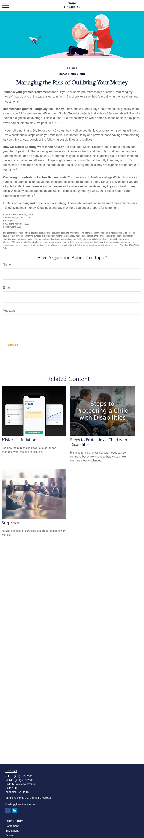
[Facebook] (7, 810)
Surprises (10, 523)
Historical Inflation (19, 440)
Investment (12, 830)
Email (6, 287)
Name (7, 264)
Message (9, 310)
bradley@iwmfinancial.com (21, 804)
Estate (9, 835)
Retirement (12, 826)
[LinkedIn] (14, 810)
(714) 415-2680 (23, 776)
